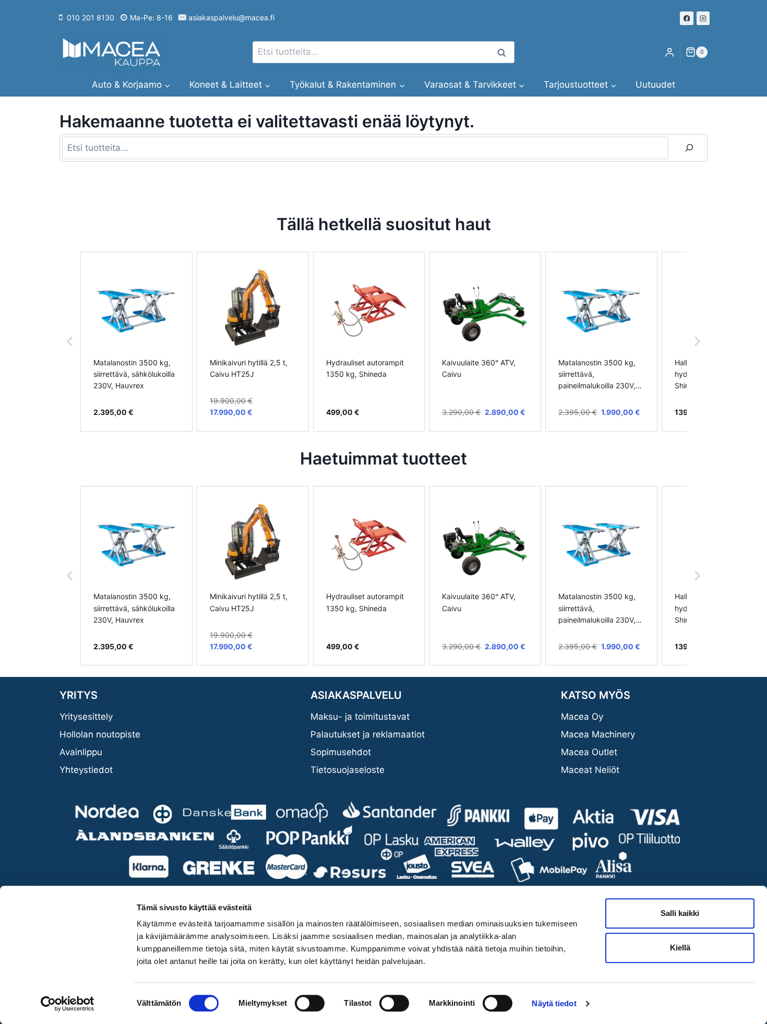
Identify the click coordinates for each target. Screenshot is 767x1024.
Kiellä (680, 947)
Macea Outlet (589, 752)
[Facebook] (686, 18)
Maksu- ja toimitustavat (360, 716)
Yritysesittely (86, 716)
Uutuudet (655, 84)
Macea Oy (582, 716)
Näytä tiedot (554, 1003)
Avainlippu (80, 752)
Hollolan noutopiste (99, 734)
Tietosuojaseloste (347, 770)
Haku (504, 52)
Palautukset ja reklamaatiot (367, 734)
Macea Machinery (598, 734)
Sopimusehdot (340, 752)
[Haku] (689, 148)
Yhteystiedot (86, 770)
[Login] (669, 52)
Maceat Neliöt (590, 770)
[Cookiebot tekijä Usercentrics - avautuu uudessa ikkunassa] (67, 1003)
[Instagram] (703, 18)
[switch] (310, 1003)
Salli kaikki (680, 913)
